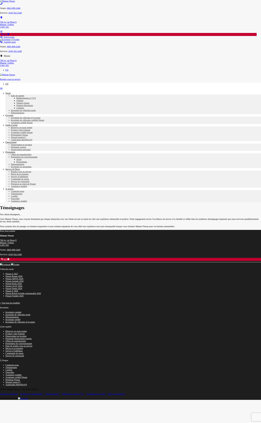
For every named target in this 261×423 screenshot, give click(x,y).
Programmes (21, 162)
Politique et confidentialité (31, 394)
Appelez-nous (9, 42)
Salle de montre (17, 96)
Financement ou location (21, 145)
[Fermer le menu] (1, 88)
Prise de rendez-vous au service (18, 346)
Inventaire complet (13, 312)
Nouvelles (15, 198)
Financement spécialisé (21, 149)
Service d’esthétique (19, 176)
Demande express (18, 147)
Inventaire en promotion (21, 167)
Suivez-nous (8, 37)
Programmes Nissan (19, 135)
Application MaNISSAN (21, 140)
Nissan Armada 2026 (14, 281)
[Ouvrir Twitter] (15, 39)
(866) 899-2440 (13, 8)
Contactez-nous (17, 191)
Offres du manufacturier (21, 154)
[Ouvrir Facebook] (5, 39)
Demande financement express (18, 338)
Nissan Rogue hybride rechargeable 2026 (23, 293)
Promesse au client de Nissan (23, 184)
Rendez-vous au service (10, 79)
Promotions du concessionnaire (24, 157)
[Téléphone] (1, 3)
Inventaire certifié (12, 319)
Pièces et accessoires (14, 348)
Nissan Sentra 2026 (13, 288)
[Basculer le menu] (1, 32)
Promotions (10, 152)
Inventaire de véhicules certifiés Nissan (27, 120)
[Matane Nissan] (7, 1)
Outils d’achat (11, 125)
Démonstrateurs (17, 113)
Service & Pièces (12, 169)
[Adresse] (1, 17)
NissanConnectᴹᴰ (18, 137)
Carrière (14, 196)
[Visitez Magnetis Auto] (23, 398)
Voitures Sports (22, 103)
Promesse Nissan (12, 380)
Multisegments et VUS (26, 98)
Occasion (9, 115)
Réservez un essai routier (21, 127)
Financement (10, 142)
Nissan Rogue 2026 (13, 276)
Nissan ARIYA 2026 (14, 279)
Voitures (19, 100)
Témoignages (16, 194)
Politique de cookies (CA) (73, 394)
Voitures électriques (24, 105)
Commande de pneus (20, 179)
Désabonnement (52, 394)
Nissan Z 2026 (11, 291)
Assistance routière (19, 186)
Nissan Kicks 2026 (13, 283)
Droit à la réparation (116, 394)
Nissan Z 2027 (11, 274)
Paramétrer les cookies (96, 394)
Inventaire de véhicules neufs (23, 110)
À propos (9, 189)
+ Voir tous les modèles (10, 303)
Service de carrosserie (20, 181)
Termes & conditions (9, 394)
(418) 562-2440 (15, 13)
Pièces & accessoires (20, 174)
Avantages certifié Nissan (22, 122)
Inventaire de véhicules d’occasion (25, 118)
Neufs (8, 93)
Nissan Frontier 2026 (14, 296)
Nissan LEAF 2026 (13, 286)
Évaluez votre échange (20, 130)
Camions (20, 108)
